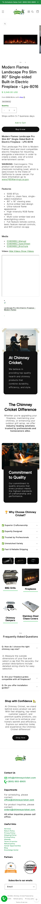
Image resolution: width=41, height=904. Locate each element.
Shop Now (20, 738)
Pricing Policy (9, 837)
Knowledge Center (11, 850)
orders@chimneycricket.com (19, 809)
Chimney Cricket (19, 896)
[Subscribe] (33, 887)
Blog (6, 848)
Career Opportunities (12, 846)
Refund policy (9, 843)
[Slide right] (25, 62)
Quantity (5, 106)
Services (7, 829)
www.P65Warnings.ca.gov (15, 179)
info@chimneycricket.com (22, 777)
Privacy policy (30, 899)
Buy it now (20, 129)
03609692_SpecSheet (18, 243)
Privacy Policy (9, 833)
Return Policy (9, 831)
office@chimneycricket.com (19, 800)
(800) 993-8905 (17, 781)
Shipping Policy (10, 835)
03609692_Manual (16, 241)
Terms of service (10, 841)
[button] (2, 11)
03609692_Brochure (17, 246)
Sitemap (7, 839)
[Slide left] (15, 62)
